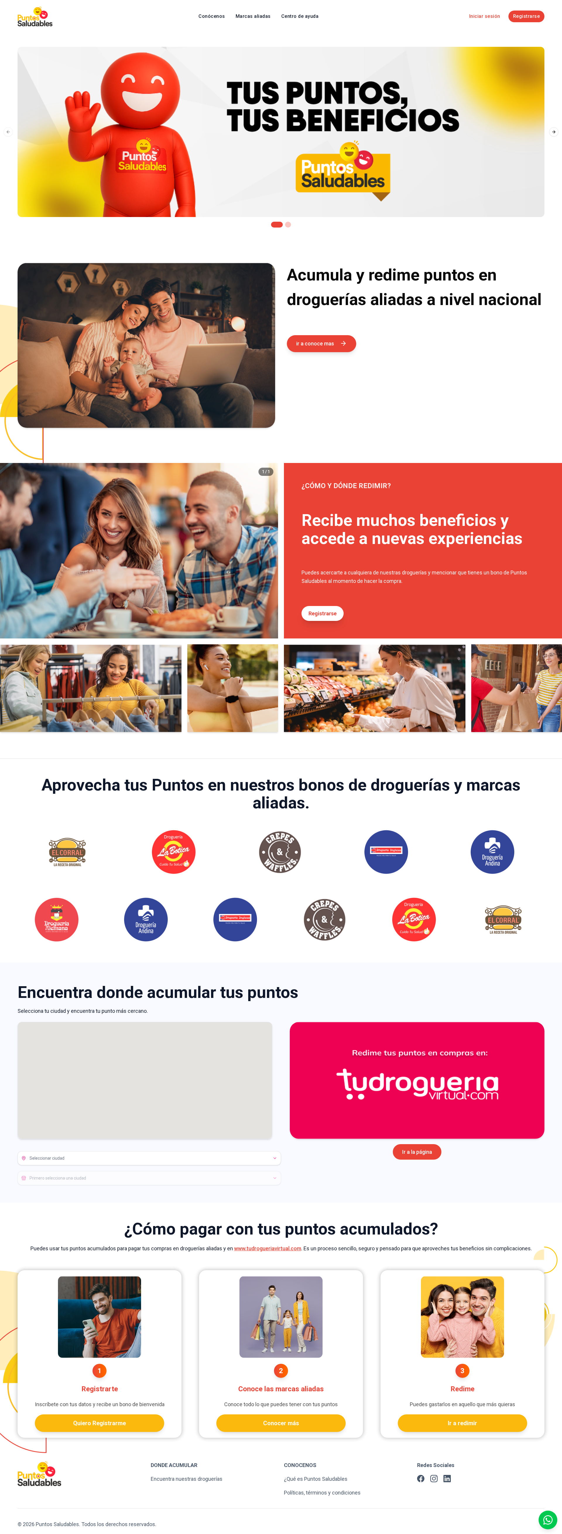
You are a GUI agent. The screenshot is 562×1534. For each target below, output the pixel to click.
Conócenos (211, 16)
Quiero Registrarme (99, 1423)
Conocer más (281, 1423)
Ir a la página (417, 1152)
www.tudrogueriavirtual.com (267, 1248)
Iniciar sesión (484, 16)
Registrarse (526, 16)
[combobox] (149, 1158)
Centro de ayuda (300, 16)
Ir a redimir (462, 1423)
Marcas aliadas (253, 16)
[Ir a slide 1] (274, 225)
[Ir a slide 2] (285, 225)
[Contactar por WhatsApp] (548, 1520)
